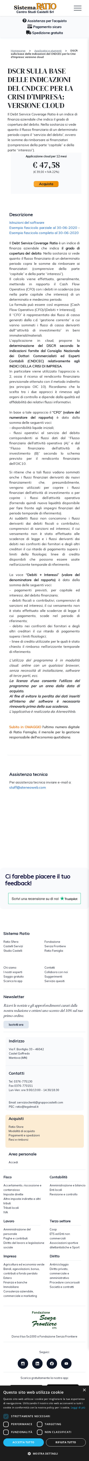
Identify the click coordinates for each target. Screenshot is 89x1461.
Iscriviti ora (16, 1024)
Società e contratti (62, 1287)
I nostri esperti (12, 972)
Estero (7, 1278)
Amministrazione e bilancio (68, 1185)
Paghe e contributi (15, 1238)
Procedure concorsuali (65, 1282)
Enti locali (56, 1189)
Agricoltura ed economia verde (23, 1264)
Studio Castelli (12, 950)
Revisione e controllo (64, 1194)
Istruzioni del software (26, 222)
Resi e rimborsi (18, 1139)
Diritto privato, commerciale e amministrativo (59, 1273)
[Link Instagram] (23, 1363)
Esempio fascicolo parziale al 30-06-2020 (43, 227)
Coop (53, 1229)
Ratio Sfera (10, 941)
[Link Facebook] (52, 1363)
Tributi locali (11, 1207)
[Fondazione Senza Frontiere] (44, 1320)
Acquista (46, 184)
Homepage (18, 50)
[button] (44, 1453)
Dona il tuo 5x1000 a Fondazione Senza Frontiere (44, 1336)
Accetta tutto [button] (23, 1442)
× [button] (84, 1390)
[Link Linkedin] (37, 1363)
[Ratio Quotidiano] (32, 8)
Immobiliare (11, 1287)
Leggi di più (78, 1407)
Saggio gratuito (13, 976)
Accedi (13, 1162)
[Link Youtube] (66, 1363)
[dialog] (44, 1423)
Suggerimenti (53, 976)
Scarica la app (12, 981)
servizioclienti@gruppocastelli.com (40, 1102)
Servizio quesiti (54, 981)
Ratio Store (16, 1126)
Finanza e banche (15, 1282)
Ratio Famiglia (53, 950)
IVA (5, 1212)
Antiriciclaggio (59, 1264)
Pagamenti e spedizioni (24, 1135)
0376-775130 (23, 1081)
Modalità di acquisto (22, 1131)
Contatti (49, 967)
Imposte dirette (13, 1194)
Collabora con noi (56, 972)
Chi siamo (9, 967)
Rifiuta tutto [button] (66, 1442)
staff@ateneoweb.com (27, 787)
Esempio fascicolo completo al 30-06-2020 (44, 233)
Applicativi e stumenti (48, 50)
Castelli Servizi (13, 946)
